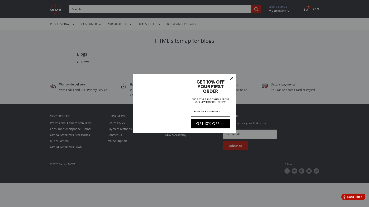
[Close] (231, 78)
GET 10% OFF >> (210, 123)
